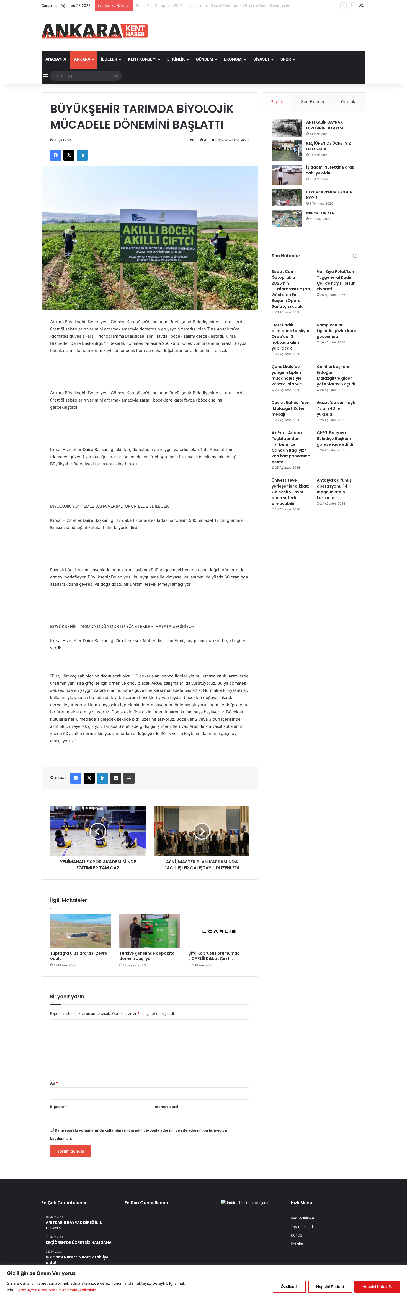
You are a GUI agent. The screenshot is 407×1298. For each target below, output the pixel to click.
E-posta (58, 1106)
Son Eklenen (313, 101)
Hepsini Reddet (330, 1286)
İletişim (297, 1244)
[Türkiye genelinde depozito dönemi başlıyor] (149, 931)
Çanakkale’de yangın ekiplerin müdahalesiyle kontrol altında (288, 375)
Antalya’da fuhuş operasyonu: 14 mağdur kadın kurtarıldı (334, 489)
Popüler (278, 101)
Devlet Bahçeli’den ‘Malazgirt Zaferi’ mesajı (291, 408)
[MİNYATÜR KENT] (287, 218)
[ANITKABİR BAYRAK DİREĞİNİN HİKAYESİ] (287, 128)
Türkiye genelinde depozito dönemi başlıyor (147, 955)
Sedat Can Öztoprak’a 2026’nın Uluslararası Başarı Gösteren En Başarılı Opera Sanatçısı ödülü (291, 289)
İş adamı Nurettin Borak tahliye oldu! (330, 170)
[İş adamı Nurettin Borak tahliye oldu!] (287, 175)
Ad (54, 1083)
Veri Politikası (302, 1218)
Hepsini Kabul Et (377, 1286)
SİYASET (261, 59)
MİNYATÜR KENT (321, 213)
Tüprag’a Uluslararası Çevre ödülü (78, 955)
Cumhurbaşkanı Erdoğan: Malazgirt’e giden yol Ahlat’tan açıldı (336, 375)
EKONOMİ (233, 59)
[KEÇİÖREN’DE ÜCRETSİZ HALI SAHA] (287, 150)
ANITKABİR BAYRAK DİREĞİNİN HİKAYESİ (324, 125)
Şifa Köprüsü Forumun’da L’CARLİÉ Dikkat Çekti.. (214, 955)
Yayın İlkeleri (302, 1226)
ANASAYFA (55, 59)
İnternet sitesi (166, 1106)
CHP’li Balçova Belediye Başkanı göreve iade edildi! (335, 438)
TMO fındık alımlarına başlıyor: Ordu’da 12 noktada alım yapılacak (291, 336)
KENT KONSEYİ (142, 59)
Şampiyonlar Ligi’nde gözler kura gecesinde (336, 330)
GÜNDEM (204, 59)
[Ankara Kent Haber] (95, 31)
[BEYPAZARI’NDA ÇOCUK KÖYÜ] (287, 197)
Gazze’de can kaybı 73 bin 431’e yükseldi (337, 408)
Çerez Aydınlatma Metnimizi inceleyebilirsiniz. (56, 1289)
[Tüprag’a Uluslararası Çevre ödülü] (80, 931)
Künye (296, 1235)
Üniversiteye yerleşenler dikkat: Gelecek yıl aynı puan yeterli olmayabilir (290, 492)
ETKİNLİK (176, 59)
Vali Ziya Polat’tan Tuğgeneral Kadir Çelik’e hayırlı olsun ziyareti (189, 5)
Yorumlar (349, 101)
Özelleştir (289, 1286)
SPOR (285, 59)
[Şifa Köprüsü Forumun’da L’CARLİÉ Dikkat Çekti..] (219, 931)
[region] (203, 1281)
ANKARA (82, 59)
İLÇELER (109, 59)
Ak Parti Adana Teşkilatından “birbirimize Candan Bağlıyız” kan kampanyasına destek (291, 447)
